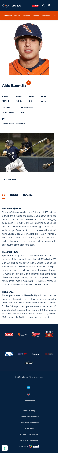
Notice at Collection (29, 440)
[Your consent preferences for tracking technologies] (5, 448)
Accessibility (29, 400)
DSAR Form (29, 428)
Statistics (46, 15)
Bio (3, 194)
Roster (36, 15)
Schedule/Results (22, 15)
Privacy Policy (29, 410)
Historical (28, 194)
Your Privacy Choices (29, 434)
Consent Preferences (29, 416)
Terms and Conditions (29, 422)
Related (14, 194)
